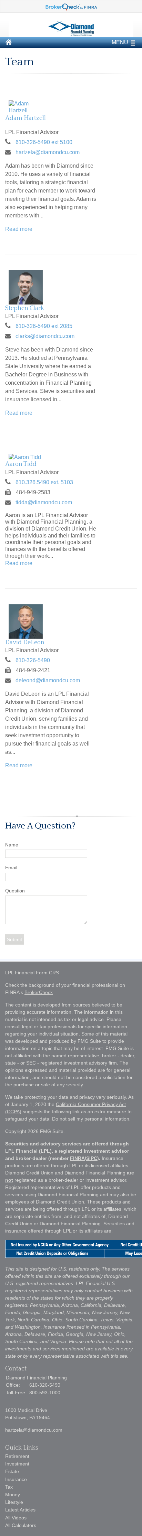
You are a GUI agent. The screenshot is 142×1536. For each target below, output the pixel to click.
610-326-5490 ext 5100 (44, 142)
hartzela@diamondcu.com (48, 152)
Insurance (16, 1479)
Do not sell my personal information (90, 1119)
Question (15, 890)
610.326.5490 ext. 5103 (44, 482)
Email (11, 867)
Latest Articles (20, 1509)
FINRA (77, 1158)
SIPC (91, 1158)
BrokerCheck (38, 992)
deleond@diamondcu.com (48, 680)
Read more (18, 229)
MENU (120, 42)
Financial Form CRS (37, 972)
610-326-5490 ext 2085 (44, 326)
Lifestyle (14, 1502)
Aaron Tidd (21, 464)
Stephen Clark (24, 308)
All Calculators (20, 1525)
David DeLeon (24, 642)
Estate (12, 1471)
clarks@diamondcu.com (45, 336)
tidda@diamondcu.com (44, 502)
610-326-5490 (33, 660)
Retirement (17, 1456)
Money (12, 1494)
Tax (9, 1487)
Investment (17, 1464)
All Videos (16, 1517)
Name (11, 844)
